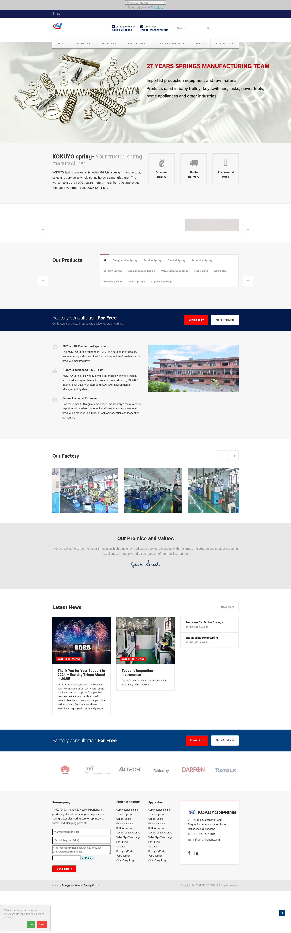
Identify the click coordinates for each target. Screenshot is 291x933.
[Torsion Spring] (145, 242)
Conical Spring (191, 270)
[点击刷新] (87, 899)
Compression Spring (68, 270)
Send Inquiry (196, 361)
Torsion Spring (127, 270)
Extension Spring (201, 302)
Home (61, 43)
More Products (225, 361)
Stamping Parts (112, 323)
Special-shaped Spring (141, 312)
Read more (227, 648)
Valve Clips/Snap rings (174, 312)
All (104, 302)
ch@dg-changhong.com (154, 29)
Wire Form (220, 312)
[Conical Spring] (209, 242)
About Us (82, 43)
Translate (157, 7)
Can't (42, 924)
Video (199, 43)
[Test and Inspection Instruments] (145, 682)
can (31, 924)
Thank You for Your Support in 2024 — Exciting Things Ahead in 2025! (81, 717)
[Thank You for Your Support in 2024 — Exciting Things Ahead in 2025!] (81, 682)
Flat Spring (201, 312)
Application (135, 43)
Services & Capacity (169, 43)
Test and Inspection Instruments (137, 715)
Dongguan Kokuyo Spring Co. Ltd (81, 927)
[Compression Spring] (81, 242)
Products (108, 43)
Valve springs (136, 323)
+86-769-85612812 (204, 876)
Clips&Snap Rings (161, 323)
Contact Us (223, 43)
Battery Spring (112, 312)
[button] (43, 251)
